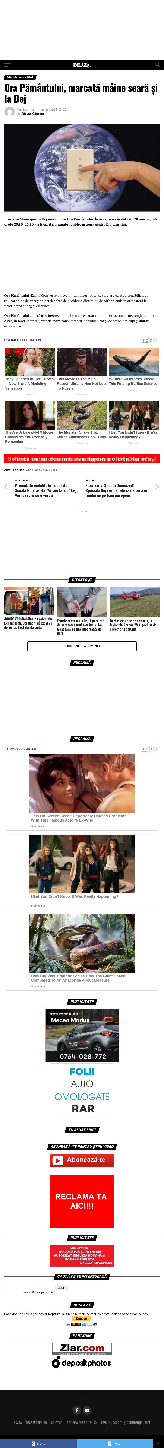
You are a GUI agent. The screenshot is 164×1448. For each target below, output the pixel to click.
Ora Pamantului (48, 470)
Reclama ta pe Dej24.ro (82, 1422)
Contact (57, 1422)
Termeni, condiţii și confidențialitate (125, 1422)
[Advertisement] (82, 30)
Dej (30, 470)
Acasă (18, 1422)
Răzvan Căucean (33, 113)
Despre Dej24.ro (36, 1422)
